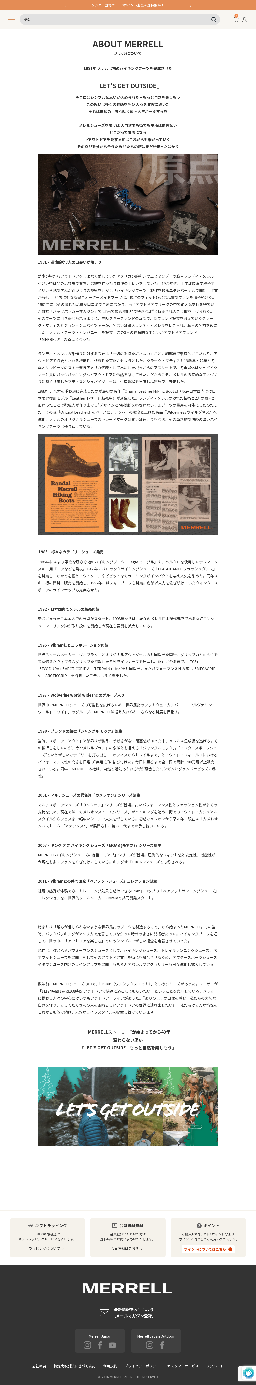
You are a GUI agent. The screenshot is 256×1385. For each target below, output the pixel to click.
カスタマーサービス (183, 1365)
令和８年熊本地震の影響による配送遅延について (128, 6)
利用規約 (110, 1365)
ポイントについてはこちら (205, 1249)
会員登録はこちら (125, 1248)
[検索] (214, 19)
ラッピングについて (44, 1248)
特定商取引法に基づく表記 (75, 1365)
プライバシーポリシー (142, 1365)
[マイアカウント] (244, 20)
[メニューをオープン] (11, 19)
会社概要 (39, 1365)
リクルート (215, 1365)
